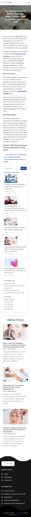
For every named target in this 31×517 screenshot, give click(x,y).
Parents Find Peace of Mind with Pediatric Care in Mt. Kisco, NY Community (14, 187)
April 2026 (7, 309)
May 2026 (7, 307)
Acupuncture (8, 283)
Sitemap (18, 514)
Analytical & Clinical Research (13, 293)
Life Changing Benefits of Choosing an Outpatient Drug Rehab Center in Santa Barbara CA (15, 208)
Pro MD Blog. (19, 513)
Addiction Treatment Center (13, 286)
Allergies (6, 288)
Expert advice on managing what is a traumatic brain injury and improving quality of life (14, 345)
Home (6, 474)
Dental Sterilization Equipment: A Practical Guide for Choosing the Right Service (15, 271)
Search (24, 168)
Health (15, 22)
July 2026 (7, 302)
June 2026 (7, 304)
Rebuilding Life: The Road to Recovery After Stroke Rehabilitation (13, 387)
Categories (8, 477)
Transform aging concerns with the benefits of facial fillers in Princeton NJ (14, 429)
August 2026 (8, 300)
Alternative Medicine (10, 290)
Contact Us (8, 480)
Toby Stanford (12, 20)
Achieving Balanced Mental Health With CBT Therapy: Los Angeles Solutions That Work (15, 249)
